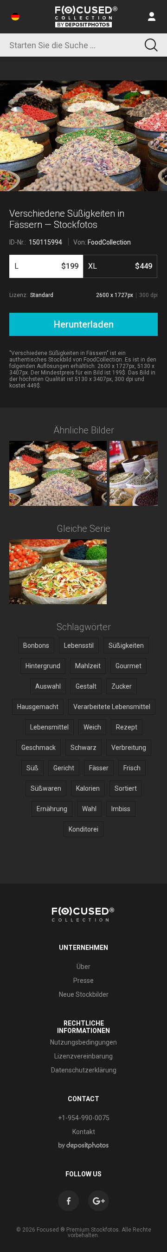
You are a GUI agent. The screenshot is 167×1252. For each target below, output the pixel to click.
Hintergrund (43, 666)
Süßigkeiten (126, 645)
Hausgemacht (37, 706)
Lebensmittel (49, 727)
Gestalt (86, 686)
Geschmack (38, 747)
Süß (32, 768)
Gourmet (128, 666)
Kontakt (83, 1132)
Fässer (99, 768)
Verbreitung (128, 747)
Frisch (132, 768)
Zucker (121, 686)
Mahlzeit (88, 666)
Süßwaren (46, 788)
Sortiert (126, 788)
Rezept (126, 727)
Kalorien (88, 788)
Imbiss (120, 809)
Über (83, 966)
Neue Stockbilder (84, 994)
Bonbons (36, 645)
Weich (92, 727)
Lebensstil (79, 645)
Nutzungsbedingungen (83, 1042)
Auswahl (48, 686)
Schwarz (83, 747)
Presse (83, 980)
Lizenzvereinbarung (83, 1056)
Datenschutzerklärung (83, 1070)
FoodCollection (109, 242)
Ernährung (52, 809)
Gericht (63, 768)
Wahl (89, 809)
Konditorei (83, 829)
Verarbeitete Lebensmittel (111, 706)
